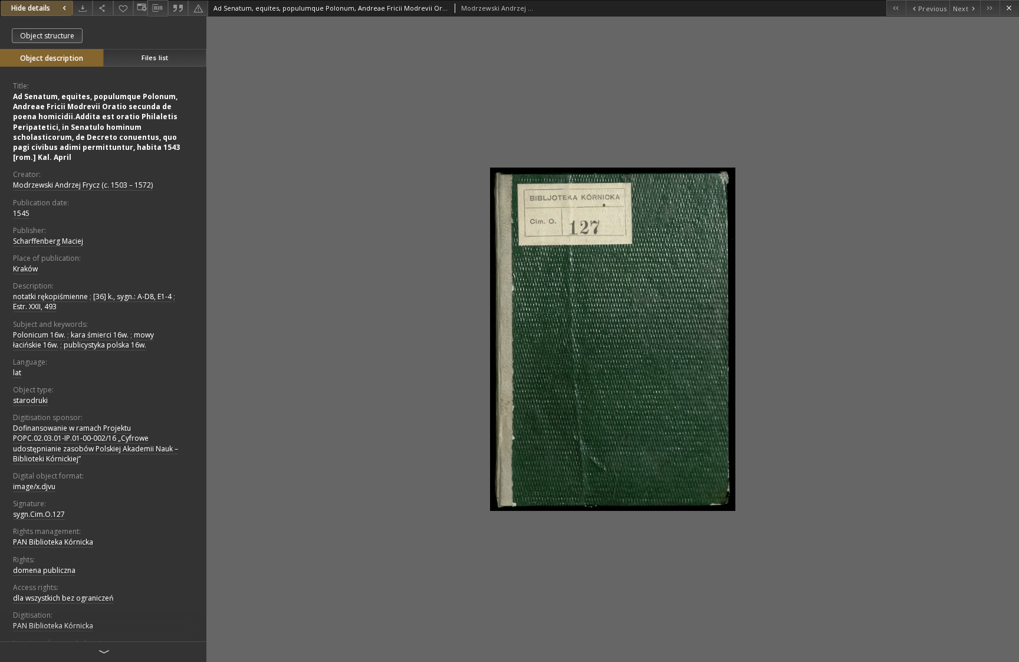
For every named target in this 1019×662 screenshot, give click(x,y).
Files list (155, 57)
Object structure (47, 36)
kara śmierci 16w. (100, 335)
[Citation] (178, 8)
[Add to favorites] (123, 8)
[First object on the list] (896, 8)
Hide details (30, 8)
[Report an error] (198, 8)
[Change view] (140, 8)
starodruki (30, 400)
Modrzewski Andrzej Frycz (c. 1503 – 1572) (83, 185)
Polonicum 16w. (39, 335)
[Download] (83, 8)
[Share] (103, 8)
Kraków (25, 269)
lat (17, 373)
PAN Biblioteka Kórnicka (53, 542)
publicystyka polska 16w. (105, 345)
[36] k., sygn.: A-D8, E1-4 (132, 296)
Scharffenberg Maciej (48, 241)
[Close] (1009, 8)
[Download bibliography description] (157, 8)
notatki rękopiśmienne (50, 296)
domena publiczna (44, 570)
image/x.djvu (34, 486)
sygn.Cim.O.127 (39, 514)
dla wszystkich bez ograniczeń (63, 598)
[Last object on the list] (990, 8)
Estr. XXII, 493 (35, 306)
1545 (21, 213)
